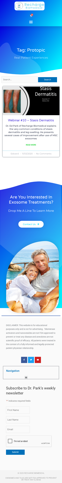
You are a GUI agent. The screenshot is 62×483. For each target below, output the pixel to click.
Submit (15, 452)
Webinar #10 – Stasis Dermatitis (31, 120)
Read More (31, 145)
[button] (31, 22)
